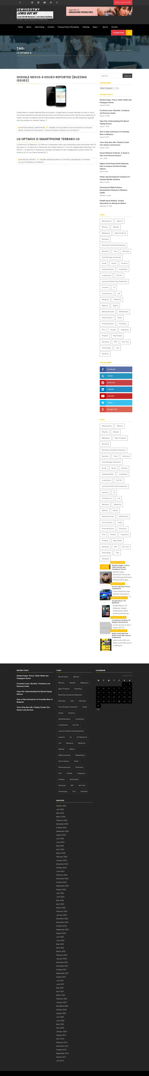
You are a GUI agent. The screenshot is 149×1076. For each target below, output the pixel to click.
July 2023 (60, 893)
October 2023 (61, 882)
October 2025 (61, 828)
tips (117, 348)
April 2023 (60, 904)
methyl (115, 306)
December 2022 (62, 919)
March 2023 (60, 908)
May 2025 (60, 846)
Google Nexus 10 (63, 127)
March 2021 (60, 995)
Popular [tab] (104, 567)
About (28, 27)
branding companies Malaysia (113, 245)
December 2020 (62, 1006)
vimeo (110, 403)
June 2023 (60, 897)
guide (104, 263)
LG (49, 130)
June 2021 (60, 984)
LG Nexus (54, 130)
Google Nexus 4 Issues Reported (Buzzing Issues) (52, 79)
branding (105, 239)
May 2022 (60, 944)
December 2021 (62, 962)
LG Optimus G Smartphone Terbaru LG (48, 139)
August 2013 (61, 1035)
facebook (111, 369)
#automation (107, 221)
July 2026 (60, 809)
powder (113, 330)
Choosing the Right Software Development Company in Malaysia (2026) (113, 190)
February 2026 (61, 820)
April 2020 (60, 1028)
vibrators (105, 354)
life (118, 294)
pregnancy (125, 330)
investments (106, 275)
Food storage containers (111, 257)
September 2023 (62, 886)
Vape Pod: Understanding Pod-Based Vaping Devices (114, 122)
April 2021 (60, 991)
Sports (105, 27)
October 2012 (61, 1050)
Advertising (39, 27)
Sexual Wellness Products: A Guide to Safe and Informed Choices (114, 154)
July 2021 (60, 981)
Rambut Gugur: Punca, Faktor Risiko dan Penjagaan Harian (116, 101)
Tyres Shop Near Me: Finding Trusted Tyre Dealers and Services (114, 143)
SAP (115, 342)
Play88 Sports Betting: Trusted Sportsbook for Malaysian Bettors (113, 202)
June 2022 (60, 940)
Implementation (108, 269)
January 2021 (61, 1002)
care (115, 251)
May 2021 (60, 988)
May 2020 (60, 1024)
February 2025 (61, 857)
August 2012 (61, 1057)
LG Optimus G (73, 130)
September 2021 (62, 973)
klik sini (119, 275)
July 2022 (60, 937)
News (95, 27)
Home (20, 27)
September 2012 (62, 1053)
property (105, 336)
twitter (110, 376)
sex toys (125, 342)
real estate (117, 336)
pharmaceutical (108, 324)
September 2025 (62, 831)
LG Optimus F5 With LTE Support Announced (121, 621)
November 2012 (62, 1046)
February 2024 (61, 875)
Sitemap (86, 27)
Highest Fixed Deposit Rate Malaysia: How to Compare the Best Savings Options (114, 166)
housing (124, 263)
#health (116, 227)
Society (114, 27)
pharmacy (123, 324)
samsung (105, 342)
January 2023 (61, 915)
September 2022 (62, 930)
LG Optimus (27, 162)
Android (50, 159)
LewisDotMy (28, 9)
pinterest (111, 382)
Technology (106, 348)
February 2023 (61, 911)
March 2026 (60, 817)
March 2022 (60, 951)
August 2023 (61, 890)
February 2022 (61, 955)
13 (114, 693)
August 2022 (61, 933)
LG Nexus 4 (62, 130)
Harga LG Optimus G (63, 159)
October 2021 (61, 970)
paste (119, 318)
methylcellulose (108, 312)
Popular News (119, 32)
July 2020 (60, 1017)
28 (119, 701)
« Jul (97, 709)
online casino (107, 318)
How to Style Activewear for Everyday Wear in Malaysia (114, 133)
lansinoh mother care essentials (114, 281)
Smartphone (39, 127)
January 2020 (61, 1032)
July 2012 (60, 1061)
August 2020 (61, 1013)
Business (105, 251)
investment (123, 269)
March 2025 (60, 853)
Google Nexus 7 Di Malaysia (119, 602)
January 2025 (61, 860)
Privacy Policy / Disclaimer (68, 27)
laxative (105, 287)
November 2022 (62, 922)
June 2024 (60, 871)
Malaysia (105, 299)
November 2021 (62, 966)
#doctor (120, 221)
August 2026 (61, 806)
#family (105, 227)
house (113, 263)
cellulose (125, 251)
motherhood (123, 312)
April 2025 (60, 849)
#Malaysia (106, 233)
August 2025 (61, 835)
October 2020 (61, 1010)
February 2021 (61, 999)
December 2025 (62, 824)
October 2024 (61, 868)
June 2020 (60, 1021)
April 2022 (60, 948)
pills (103, 330)
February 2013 (61, 1042)
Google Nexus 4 (78, 127)
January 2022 (61, 959)
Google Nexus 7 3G (39, 130)
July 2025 (60, 839)
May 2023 (60, 900)
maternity (117, 299)
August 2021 (61, 977)
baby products (120, 233)
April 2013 (60, 1039)
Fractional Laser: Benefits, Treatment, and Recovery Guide (115, 112)
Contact (51, 27)
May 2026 (60, 813)
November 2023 (62, 879)
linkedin (110, 389)
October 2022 (61, 926)
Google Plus (112, 409)
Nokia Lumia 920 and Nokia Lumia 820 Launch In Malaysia (121, 635)
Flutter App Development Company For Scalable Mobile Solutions (115, 178)
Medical (105, 306)
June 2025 (60, 842)
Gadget (32, 159)
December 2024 (62, 864)
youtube (110, 396)
